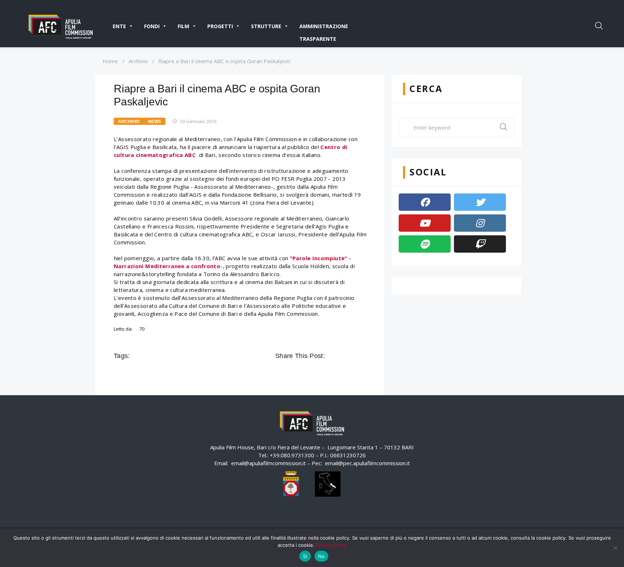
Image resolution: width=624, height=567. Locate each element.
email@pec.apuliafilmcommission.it (367, 463)
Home (110, 61)
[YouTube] (425, 223)
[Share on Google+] (351, 355)
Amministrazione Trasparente (323, 27)
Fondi (152, 26)
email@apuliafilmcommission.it (268, 463)
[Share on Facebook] (331, 355)
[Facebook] (425, 202)
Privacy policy (331, 545)
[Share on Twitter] (341, 355)
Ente (119, 26)
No (321, 556)
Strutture (266, 26)
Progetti (220, 26)
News (154, 121)
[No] (615, 547)
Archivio (138, 61)
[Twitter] (480, 202)
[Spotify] (425, 244)
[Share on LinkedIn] (362, 355)
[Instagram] (480, 223)
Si (305, 556)
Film (183, 26)
